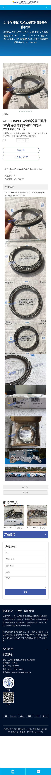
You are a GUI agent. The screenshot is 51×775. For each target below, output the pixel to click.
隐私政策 (14, 732)
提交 (25, 592)
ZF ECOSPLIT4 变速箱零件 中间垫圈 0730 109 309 (37, 528)
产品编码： (9, 179)
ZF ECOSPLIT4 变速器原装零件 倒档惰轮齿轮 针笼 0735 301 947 (14, 528)
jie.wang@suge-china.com (21, 672)
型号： (7, 169)
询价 (19, 150)
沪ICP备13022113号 (35, 732)
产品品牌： (9, 176)
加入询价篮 (19, 157)
